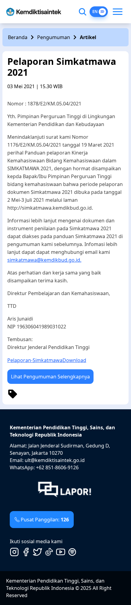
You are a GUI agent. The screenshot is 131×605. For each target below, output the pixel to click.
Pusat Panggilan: (45, 519)
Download (74, 360)
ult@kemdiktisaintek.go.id (55, 460)
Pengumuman (53, 37)
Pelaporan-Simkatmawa (34, 360)
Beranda (17, 37)
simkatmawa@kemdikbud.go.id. (44, 260)
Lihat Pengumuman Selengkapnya (50, 376)
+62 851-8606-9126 (57, 467)
